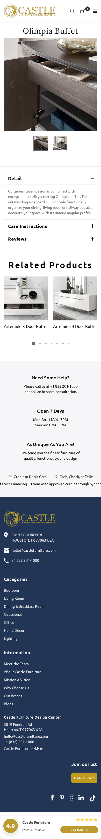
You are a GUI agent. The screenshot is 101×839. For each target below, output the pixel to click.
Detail (15, 178)
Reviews (17, 239)
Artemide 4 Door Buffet (75, 326)
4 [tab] (51, 343)
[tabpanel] (26, 303)
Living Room (14, 598)
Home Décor (14, 630)
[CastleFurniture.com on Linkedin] (81, 797)
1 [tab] (33, 343)
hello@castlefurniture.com (34, 550)
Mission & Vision (17, 679)
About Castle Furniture (22, 671)
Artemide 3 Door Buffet (26, 326)
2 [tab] (40, 343)
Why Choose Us (16, 687)
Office (9, 622)
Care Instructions (27, 226)
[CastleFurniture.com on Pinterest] (62, 797)
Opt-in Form (84, 777)
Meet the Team (16, 663)
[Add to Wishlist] (40, 284)
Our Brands (13, 695)
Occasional (13, 614)
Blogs (8, 703)
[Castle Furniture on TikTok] (92, 797)
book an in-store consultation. (52, 391)
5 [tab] (57, 343)
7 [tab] (68, 343)
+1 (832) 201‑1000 (19, 741)
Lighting (11, 638)
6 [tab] (63, 343)
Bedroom (11, 590)
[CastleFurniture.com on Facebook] (52, 797)
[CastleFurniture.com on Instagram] (71, 797)
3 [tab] (46, 343)
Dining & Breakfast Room (24, 606)
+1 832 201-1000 (64, 386)
